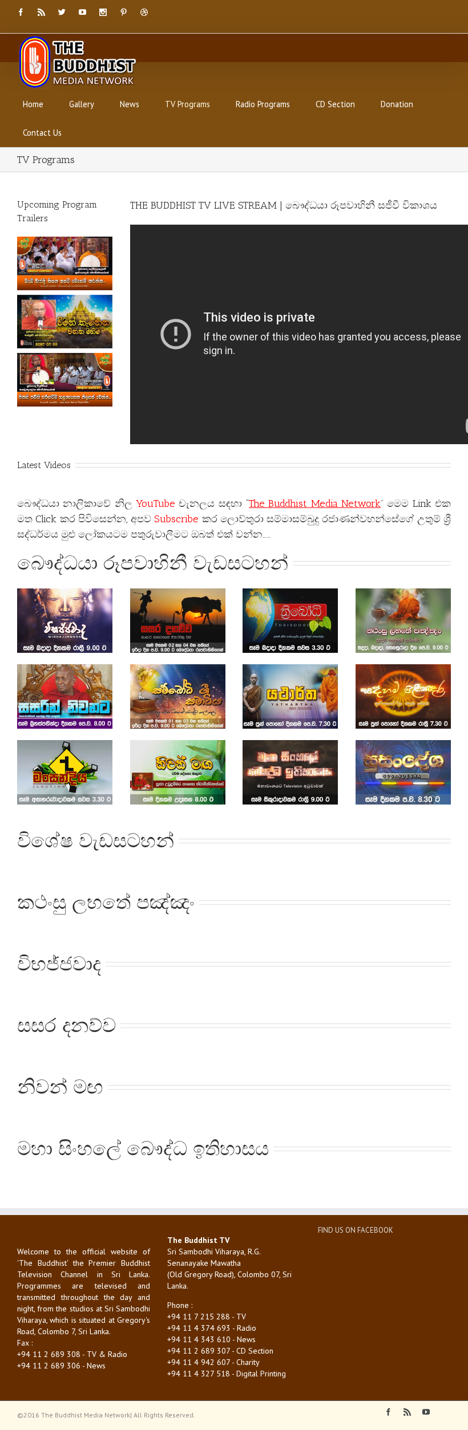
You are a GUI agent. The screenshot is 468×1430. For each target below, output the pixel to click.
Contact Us (42, 132)
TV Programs (187, 104)
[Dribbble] (144, 12)
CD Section (335, 104)
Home (33, 104)
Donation (397, 104)
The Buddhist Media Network (315, 503)
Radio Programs (263, 104)
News (129, 104)
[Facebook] (21, 12)
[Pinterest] (123, 12)
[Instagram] (103, 12)
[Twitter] (62, 12)
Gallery (81, 104)
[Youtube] (82, 12)
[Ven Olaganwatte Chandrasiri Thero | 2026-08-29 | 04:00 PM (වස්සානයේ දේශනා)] (64, 321)
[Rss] (41, 12)
